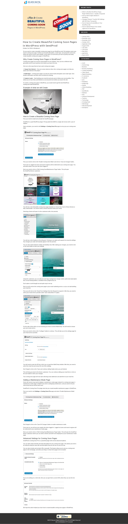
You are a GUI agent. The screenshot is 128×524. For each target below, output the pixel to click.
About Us (72, 3)
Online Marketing (86, 87)
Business (84, 66)
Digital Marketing (86, 74)
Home (67, 3)
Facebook (84, 78)
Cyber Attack (85, 72)
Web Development (87, 105)
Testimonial (90, 3)
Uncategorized (86, 102)
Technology (85, 100)
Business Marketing (87, 68)
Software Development (88, 96)
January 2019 (85, 36)
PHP (83, 89)
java (83, 79)
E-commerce (85, 76)
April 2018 (85, 53)
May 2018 (84, 51)
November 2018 (86, 40)
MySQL (84, 85)
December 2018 (86, 38)
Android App (85, 65)
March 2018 (85, 55)
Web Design (85, 103)
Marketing (85, 81)
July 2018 (84, 47)
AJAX (83, 63)
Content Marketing (87, 70)
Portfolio (84, 3)
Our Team (97, 3)
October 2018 (85, 42)
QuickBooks (85, 91)
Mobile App (85, 83)
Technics (84, 98)
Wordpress (36, 48)
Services (78, 3)
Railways (84, 92)
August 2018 (85, 45)
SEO (83, 94)
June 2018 (85, 49)
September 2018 (86, 44)
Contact (103, 3)
